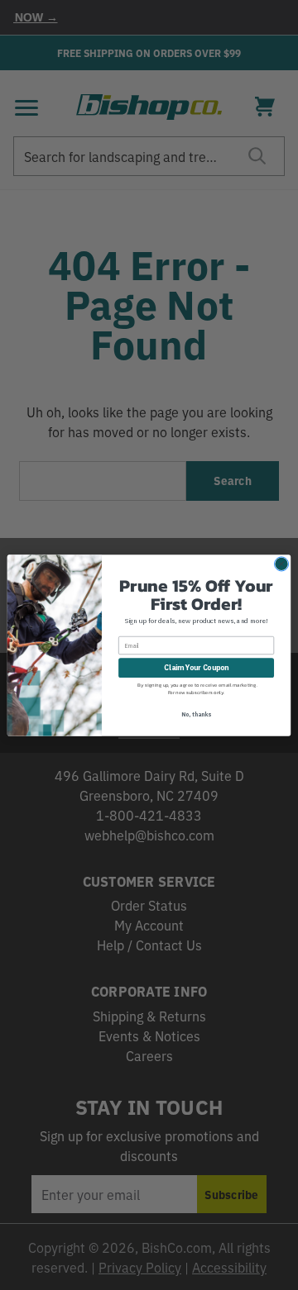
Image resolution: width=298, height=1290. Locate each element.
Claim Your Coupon (196, 667)
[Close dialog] (281, 563)
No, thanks (196, 713)
